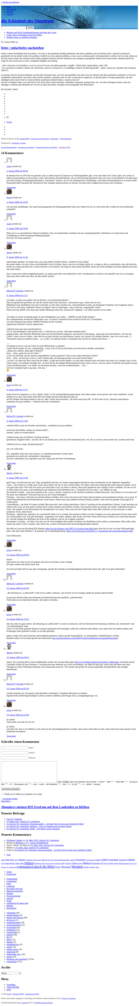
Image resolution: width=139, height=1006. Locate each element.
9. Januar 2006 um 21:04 (17, 478)
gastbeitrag (11, 930)
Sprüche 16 (12, 867)
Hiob (9, 884)
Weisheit (77, 866)
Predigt (106, 863)
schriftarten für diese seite (17, 903)
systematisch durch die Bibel (36, 866)
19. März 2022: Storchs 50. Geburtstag (23, 821)
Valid (13, 987)
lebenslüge (5, 801)
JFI (8, 937)
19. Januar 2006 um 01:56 (18, 688)
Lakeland (11, 886)
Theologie (66, 867)
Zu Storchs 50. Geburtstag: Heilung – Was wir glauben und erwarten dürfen (39, 826)
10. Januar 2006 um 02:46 (18, 588)
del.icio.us (37, 860)
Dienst (52, 860)
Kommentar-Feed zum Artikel (46, 147)
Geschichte (123, 860)
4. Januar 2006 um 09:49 (17, 171)
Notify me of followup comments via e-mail (23, 794)
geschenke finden (10, 799)
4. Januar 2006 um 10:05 (17, 202)
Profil (9, 901)
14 (16, 42)
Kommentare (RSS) (32, 994)
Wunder (86, 867)
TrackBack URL (65, 147)
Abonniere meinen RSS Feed (45, 807)
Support (10, 14)
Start (8, 7)
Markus (87, 863)
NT (102, 863)
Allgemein (11, 913)
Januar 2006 (24, 139)
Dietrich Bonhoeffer (62, 860)
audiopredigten (13, 915)
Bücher (22, 860)
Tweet (9, 122)
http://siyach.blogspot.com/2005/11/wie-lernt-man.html (69, 528)
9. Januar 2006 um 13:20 (17, 421)
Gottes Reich (9, 863)
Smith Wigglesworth (121, 863)
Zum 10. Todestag (14, 819)
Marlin (9, 473)
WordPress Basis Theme (43, 1003)
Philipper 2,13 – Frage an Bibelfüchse (32, 843)
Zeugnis (92, 867)
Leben (74, 863)
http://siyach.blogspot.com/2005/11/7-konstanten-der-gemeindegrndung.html (99, 531)
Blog (12, 860)
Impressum (11, 9)
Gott (2, 863)
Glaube (131, 859)
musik (9, 947)
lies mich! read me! (15, 888)
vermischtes (54, 139)
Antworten (11, 187)
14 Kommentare (66, 139)
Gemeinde (15, 143)
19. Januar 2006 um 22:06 (18, 715)
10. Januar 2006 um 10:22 (18, 619)
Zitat (97, 867)
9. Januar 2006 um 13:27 (17, 390)
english (72, 860)
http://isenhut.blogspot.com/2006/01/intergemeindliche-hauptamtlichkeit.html (84, 638)
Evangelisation (90, 860)
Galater (98, 860)
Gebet (104, 859)
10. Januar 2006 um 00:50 (18, 555)
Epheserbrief (12, 879)
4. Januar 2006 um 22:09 (17, 228)
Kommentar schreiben (26, 147)
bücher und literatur (15, 917)
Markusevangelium (15, 891)
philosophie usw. (14, 954)
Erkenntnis (80, 860)
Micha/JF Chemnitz (15, 291)
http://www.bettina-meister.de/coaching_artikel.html (97, 662)
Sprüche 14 (133, 863)
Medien (10, 893)
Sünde (57, 867)
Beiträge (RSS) (18, 994)
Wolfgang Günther (15, 840)
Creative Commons (69, 998)
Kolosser (68, 863)
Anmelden (11, 984)
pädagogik (11, 952)
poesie (9, 957)
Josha (9, 166)
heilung (29, 863)
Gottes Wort (24, 35)
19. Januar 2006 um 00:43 (18, 657)
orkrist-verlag (12, 949)
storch (9, 197)
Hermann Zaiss (40, 863)
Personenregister (14, 896)
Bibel (8, 860)
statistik (10, 12)
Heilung (22, 37)
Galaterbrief (12, 881)
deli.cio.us (46, 860)
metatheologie (12, 944)
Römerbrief (11, 908)
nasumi (24, 1003)
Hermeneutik (50, 863)
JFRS (63, 863)
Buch (16, 860)
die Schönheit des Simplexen (27, 20)
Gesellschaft (12, 932)
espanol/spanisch (14, 925)
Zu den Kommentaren (9, 147)
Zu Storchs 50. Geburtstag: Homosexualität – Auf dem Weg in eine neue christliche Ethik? (45, 824)
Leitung (23, 143)
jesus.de (58, 863)
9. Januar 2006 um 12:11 (17, 295)
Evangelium (12, 927)
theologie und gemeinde (40, 139)
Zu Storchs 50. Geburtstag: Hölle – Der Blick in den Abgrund (33, 829)
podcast (10, 898)
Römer (111, 863)
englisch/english (13, 922)
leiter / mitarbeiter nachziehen (22, 47)
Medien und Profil (31, 32)
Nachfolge (95, 863)
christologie (29, 860)
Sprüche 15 (4, 867)
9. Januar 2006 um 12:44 (17, 257)
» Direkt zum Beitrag (10, 2)
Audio (3, 860)
